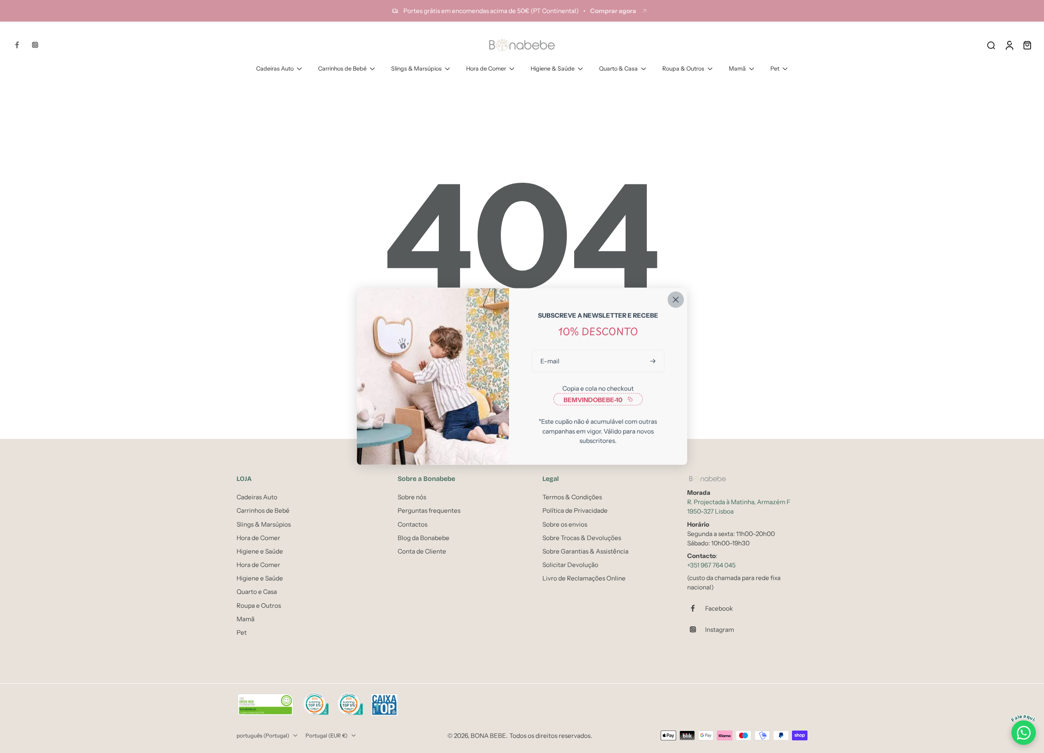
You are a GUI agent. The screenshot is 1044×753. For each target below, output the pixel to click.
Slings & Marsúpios (416, 68)
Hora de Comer (486, 68)
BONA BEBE (488, 735)
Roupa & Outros (683, 68)
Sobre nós (412, 497)
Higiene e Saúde (260, 551)
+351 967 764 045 (711, 565)
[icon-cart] (1027, 45)
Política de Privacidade (575, 510)
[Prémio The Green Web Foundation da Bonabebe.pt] (265, 705)
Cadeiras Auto (275, 68)
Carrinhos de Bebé (342, 68)
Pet (774, 68)
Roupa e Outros (259, 605)
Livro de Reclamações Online (584, 578)
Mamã (737, 68)
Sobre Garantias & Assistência (585, 551)
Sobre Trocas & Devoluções (581, 537)
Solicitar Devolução (570, 565)
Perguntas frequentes (429, 510)
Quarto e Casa (257, 592)
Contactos (412, 524)
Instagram (719, 629)
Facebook (719, 608)
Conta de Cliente (422, 551)
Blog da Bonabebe (423, 537)
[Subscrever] (654, 361)
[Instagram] (35, 45)
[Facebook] (17, 45)
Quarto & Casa (618, 68)
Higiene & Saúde (553, 68)
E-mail (550, 361)
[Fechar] (676, 300)
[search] (991, 45)
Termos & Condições (572, 497)
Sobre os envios (564, 524)
